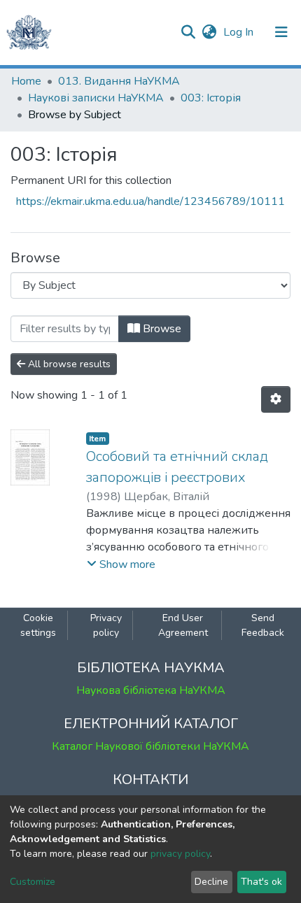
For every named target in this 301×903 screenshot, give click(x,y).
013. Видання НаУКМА (119, 81)
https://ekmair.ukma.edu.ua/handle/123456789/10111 (150, 201)
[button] (208, 32)
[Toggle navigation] (281, 32)
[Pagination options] (275, 399)
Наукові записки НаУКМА (96, 98)
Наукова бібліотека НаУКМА (150, 690)
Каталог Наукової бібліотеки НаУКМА (150, 746)
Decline (211, 881)
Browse (160, 328)
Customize (32, 881)
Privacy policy (106, 625)
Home (26, 81)
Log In (239, 32)
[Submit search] (187, 32)
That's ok (261, 881)
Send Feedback (262, 625)
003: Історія (211, 98)
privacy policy (180, 853)
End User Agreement (183, 625)
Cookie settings (38, 625)
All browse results (68, 364)
